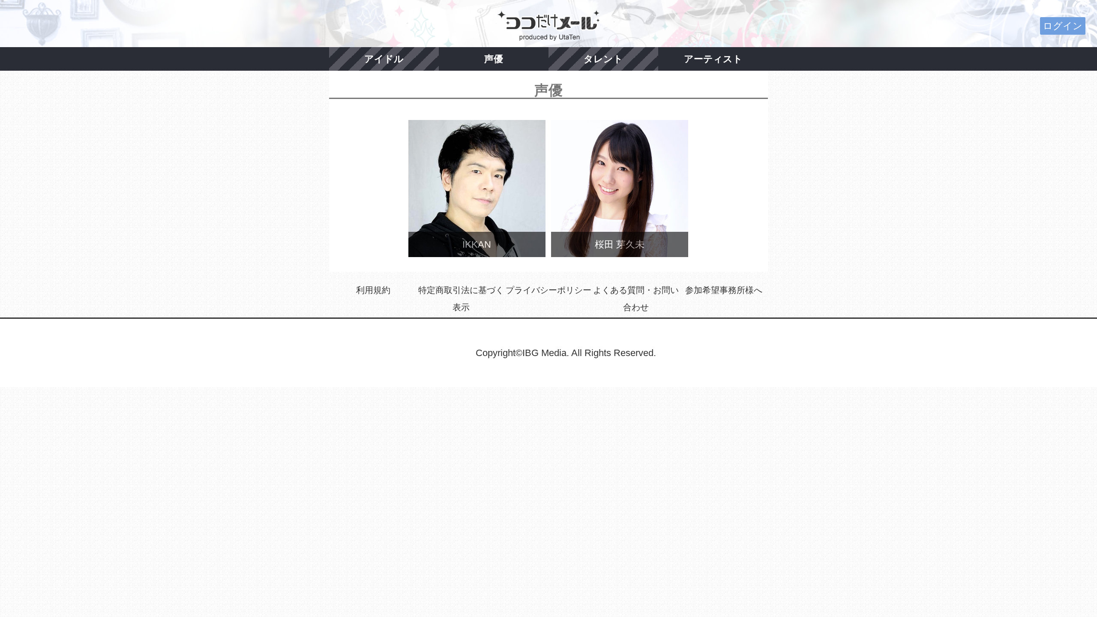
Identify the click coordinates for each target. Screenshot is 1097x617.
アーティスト (713, 59)
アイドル (384, 59)
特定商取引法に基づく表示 (461, 298)
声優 (493, 59)
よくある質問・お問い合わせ (636, 298)
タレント (603, 59)
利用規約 (373, 290)
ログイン (1062, 26)
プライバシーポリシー (548, 290)
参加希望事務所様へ (723, 290)
